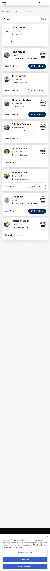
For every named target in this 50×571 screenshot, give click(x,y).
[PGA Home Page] (4, 3)
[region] (25, 552)
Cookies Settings (25, 552)
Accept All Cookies (25, 566)
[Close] (47, 536)
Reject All (25, 559)
